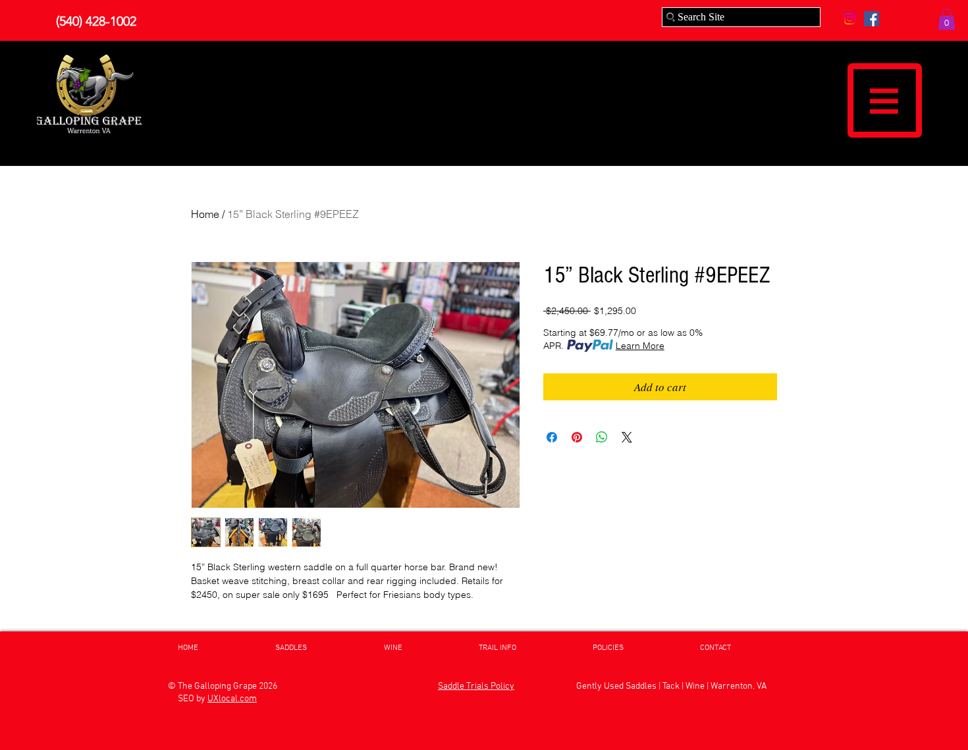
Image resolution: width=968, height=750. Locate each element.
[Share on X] (627, 437)
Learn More (640, 346)
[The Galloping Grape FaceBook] (871, 18)
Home (205, 214)
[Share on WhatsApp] (602, 437)
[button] (946, 19)
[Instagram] (849, 18)
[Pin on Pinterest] (577, 437)
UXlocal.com (232, 699)
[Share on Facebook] (552, 437)
